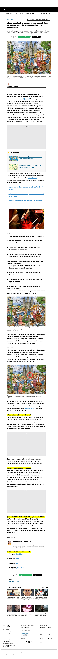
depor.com (30, 652)
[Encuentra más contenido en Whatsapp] (15, 37)
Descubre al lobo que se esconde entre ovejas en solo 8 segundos (30, 166)
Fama (41, 634)
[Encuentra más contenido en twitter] (12, 37)
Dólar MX (50, 13)
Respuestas (42, 627)
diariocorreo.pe (45, 652)
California (12, 13)
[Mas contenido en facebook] (26, 642)
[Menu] (2, 9)
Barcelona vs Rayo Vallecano (41, 13)
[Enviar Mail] (8, 86)
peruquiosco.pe (6, 654)
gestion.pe (23, 652)
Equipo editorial (6, 629)
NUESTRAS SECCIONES (43, 625)
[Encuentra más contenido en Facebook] (8, 37)
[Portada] (6, 628)
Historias (42, 642)
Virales (41, 638)
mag (13, 654)
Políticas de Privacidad (25, 627)
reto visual (11, 581)
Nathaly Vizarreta (14, 86)
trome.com (37, 652)
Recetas (50, 638)
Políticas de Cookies (25, 630)
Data (49, 631)
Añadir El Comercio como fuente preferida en (38, 19)
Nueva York (21, 13)
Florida (7, 13)
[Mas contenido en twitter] (29, 642)
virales (17, 581)
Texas (16, 13)
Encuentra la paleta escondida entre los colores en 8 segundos (30, 157)
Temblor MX (32, 13)
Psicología (26, 13)
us (40, 631)
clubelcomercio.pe (15, 652)
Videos (49, 627)
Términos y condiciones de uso (27, 625)
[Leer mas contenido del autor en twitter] (30, 541)
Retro (49, 634)
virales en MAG (29, 408)
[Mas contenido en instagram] (31, 642)
